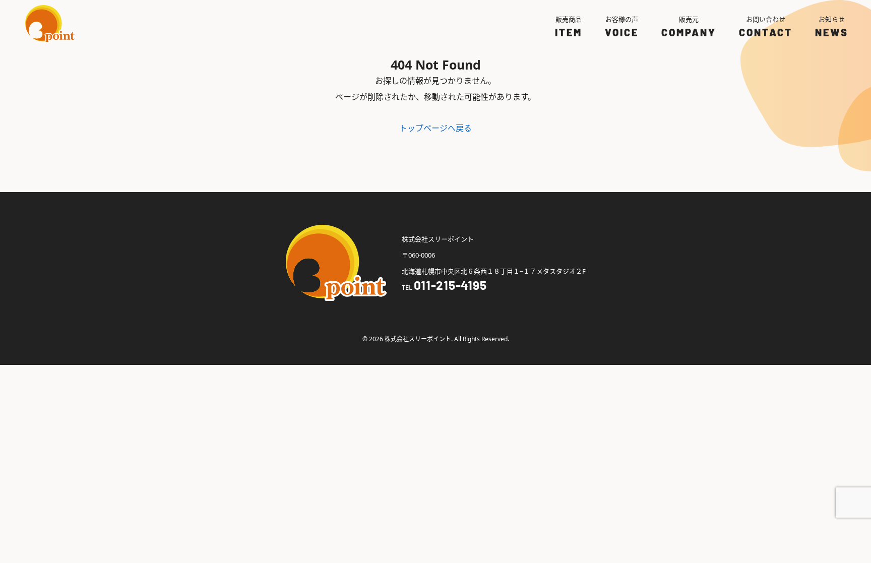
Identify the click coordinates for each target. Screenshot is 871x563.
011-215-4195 (450, 285)
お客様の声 (621, 19)
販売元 (689, 19)
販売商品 (568, 19)
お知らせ (832, 19)
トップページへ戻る (435, 128)
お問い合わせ (765, 19)
